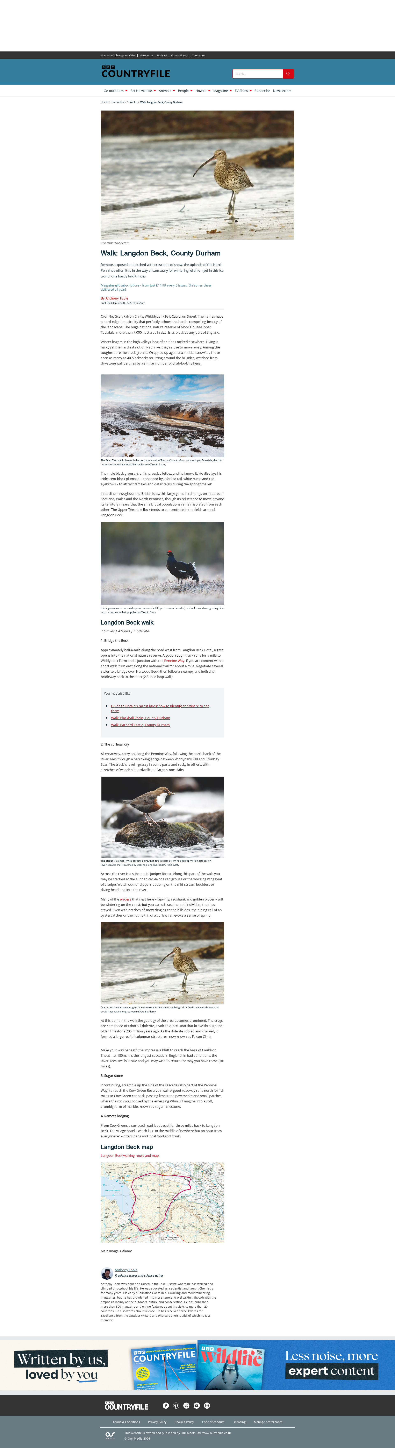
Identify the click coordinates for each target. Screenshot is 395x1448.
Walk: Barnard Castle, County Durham (140, 725)
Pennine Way (174, 660)
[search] (288, 74)
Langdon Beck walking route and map (130, 1155)
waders (125, 899)
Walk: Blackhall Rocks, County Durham (140, 718)
